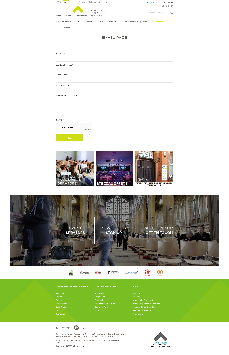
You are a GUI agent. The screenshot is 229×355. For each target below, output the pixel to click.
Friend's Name (62, 74)
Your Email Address (64, 65)
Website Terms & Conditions (145, 307)
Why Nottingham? (64, 22)
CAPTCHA (60, 120)
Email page (65, 328)
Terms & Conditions (112, 340)
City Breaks (99, 300)
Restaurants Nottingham (105, 303)
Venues (79, 22)
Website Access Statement (66, 340)
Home (58, 27)
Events (59, 300)
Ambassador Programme (136, 22)
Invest (73, 2)
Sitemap (136, 297)
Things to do (100, 297)
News (101, 22)
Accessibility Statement (143, 300)
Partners (82, 2)
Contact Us (60, 314)
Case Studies (61, 307)
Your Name (61, 53)
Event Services (114, 22)
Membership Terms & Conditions (146, 303)
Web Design (138, 314)
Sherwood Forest (102, 307)
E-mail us (169, 2)
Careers (136, 293)
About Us (60, 293)
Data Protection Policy (142, 310)
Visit (59, 2)
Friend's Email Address (65, 86)
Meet (66, 2)
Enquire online (61, 303)
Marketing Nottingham (97, 2)
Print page (83, 328)
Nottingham (99, 293)
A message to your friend (67, 95)
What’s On (99, 310)
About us (90, 22)
